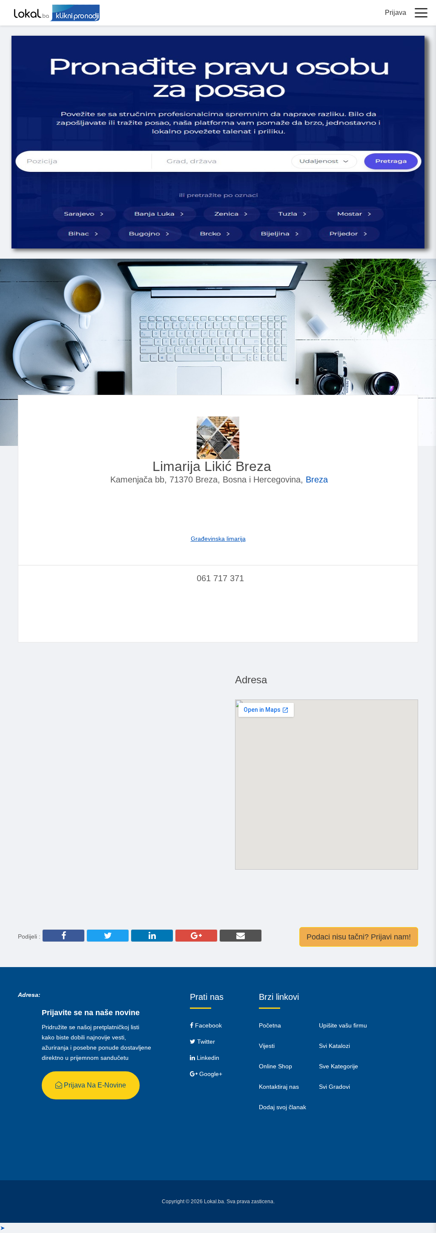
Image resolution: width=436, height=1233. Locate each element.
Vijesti (267, 1045)
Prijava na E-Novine (94, 1085)
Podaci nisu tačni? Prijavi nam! (359, 937)
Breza (317, 479)
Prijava (395, 12)
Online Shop (275, 1066)
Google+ (210, 1073)
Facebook (207, 1025)
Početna (270, 1025)
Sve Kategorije (338, 1066)
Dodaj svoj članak (282, 1107)
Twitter (205, 1041)
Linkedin (207, 1057)
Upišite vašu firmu (343, 1025)
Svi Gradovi (334, 1086)
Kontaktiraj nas (279, 1086)
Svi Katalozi (334, 1045)
